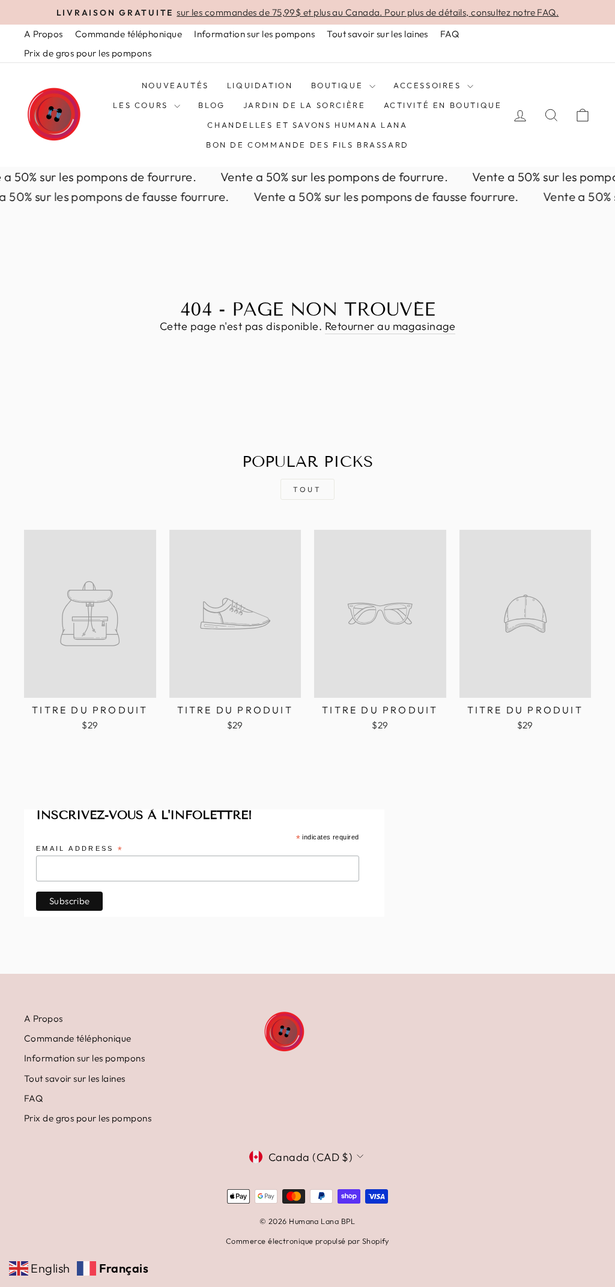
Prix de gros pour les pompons (87, 53)
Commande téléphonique (128, 34)
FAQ (449, 34)
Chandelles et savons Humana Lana (307, 125)
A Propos (43, 34)
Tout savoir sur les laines (377, 34)
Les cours (142, 105)
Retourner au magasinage (390, 326)
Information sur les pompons (254, 34)
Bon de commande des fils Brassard (307, 144)
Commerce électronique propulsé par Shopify (307, 1241)
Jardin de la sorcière (304, 105)
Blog (211, 105)
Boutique (338, 85)
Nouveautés (175, 85)
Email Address (80, 849)
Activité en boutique (443, 105)
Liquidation (260, 85)
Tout (307, 489)
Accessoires (428, 85)
